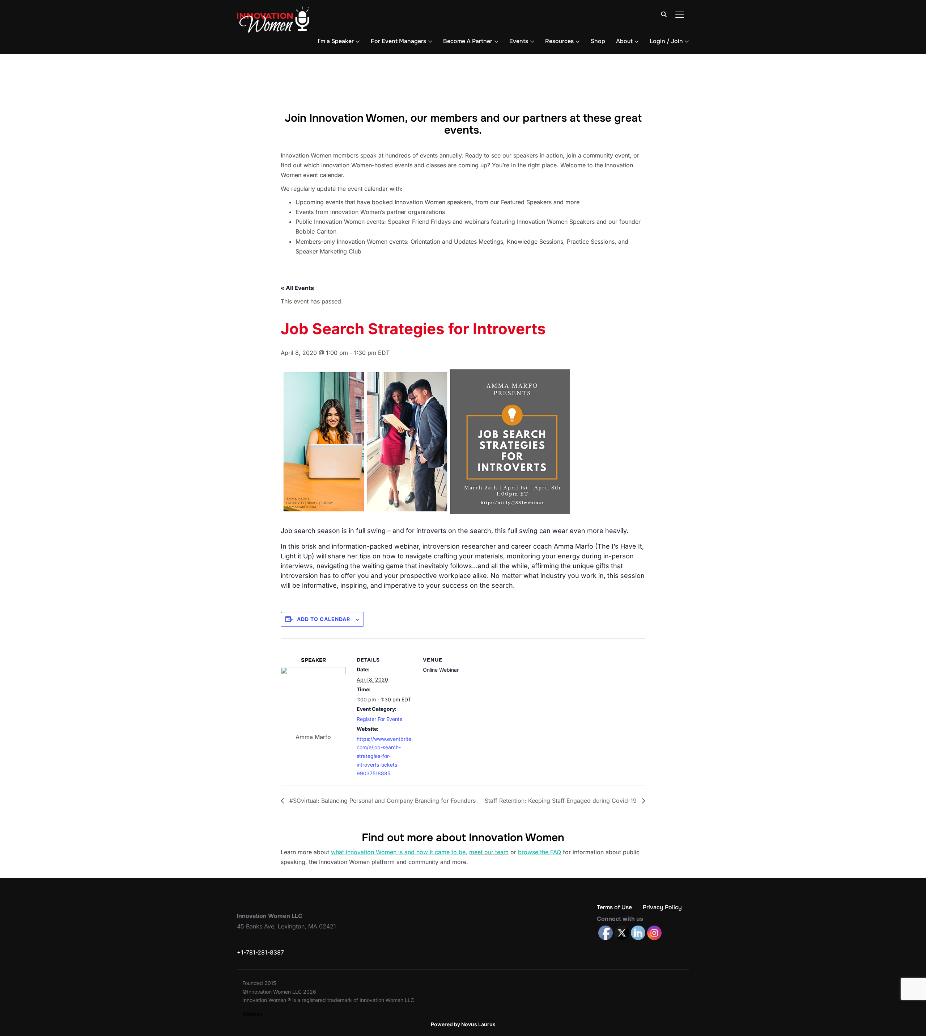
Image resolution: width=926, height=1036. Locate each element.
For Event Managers (398, 41)
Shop (598, 41)
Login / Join (666, 41)
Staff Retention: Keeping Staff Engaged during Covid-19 (561, 800)
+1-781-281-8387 (260, 952)
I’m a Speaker (336, 41)
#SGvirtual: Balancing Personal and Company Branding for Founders (382, 800)
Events (518, 41)
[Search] (664, 14)
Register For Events (379, 719)
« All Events (297, 287)
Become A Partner (467, 41)
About (624, 41)
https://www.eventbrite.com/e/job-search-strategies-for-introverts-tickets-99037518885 (385, 756)
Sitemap (252, 1014)
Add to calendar (323, 619)
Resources (559, 41)
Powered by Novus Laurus (463, 1024)
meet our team (489, 852)
